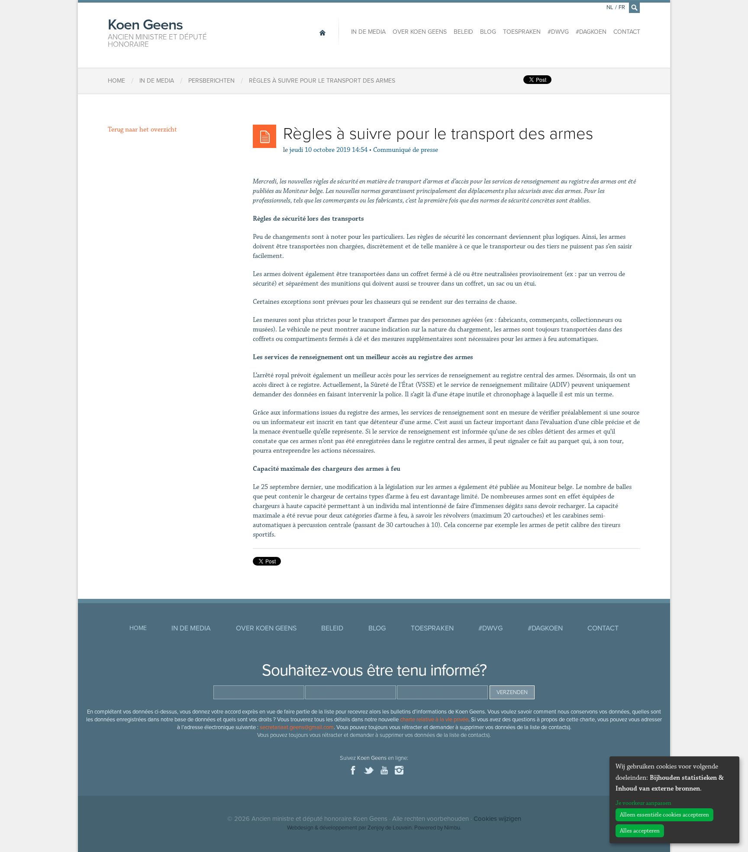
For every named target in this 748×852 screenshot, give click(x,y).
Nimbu (452, 827)
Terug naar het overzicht (142, 129)
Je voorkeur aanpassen (643, 803)
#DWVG (558, 31)
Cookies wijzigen (497, 819)
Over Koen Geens (420, 31)
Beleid (463, 31)
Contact (626, 31)
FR (622, 7)
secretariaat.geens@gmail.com (297, 727)
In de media (368, 31)
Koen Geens (157, 32)
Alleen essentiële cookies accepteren (664, 815)
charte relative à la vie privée (434, 719)
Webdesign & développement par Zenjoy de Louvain (349, 827)
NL (609, 7)
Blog (488, 31)
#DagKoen (591, 31)
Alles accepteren (640, 831)
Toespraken (522, 31)
